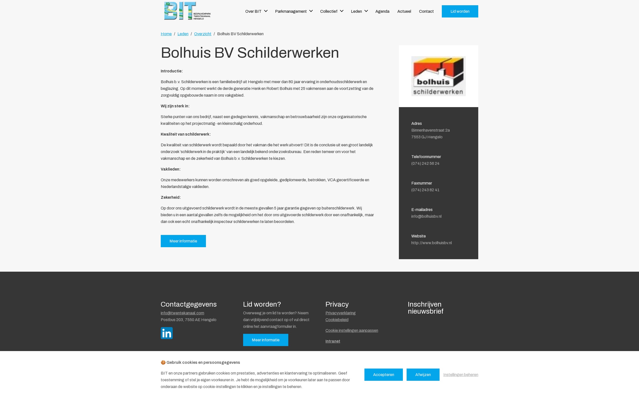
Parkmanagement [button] (291, 11)
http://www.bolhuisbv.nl (431, 243)
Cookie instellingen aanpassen (351, 330)
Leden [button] (356, 11)
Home (166, 34)
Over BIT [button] (253, 11)
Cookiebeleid (336, 320)
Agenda (382, 11)
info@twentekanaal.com (182, 313)
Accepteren (383, 375)
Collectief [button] (328, 11)
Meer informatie (183, 241)
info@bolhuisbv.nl (426, 216)
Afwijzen (423, 375)
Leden (182, 34)
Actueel (404, 11)
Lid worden (460, 11)
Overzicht (202, 34)
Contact (426, 11)
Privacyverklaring (340, 313)
